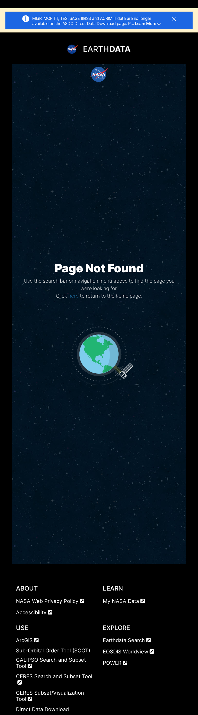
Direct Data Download (42, 709)
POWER (112, 663)
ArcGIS (24, 640)
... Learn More (143, 23)
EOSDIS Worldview (125, 652)
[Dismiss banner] (174, 18)
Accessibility (31, 612)
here (73, 296)
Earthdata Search (124, 640)
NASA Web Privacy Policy (47, 601)
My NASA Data (121, 601)
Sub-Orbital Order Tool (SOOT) (53, 650)
